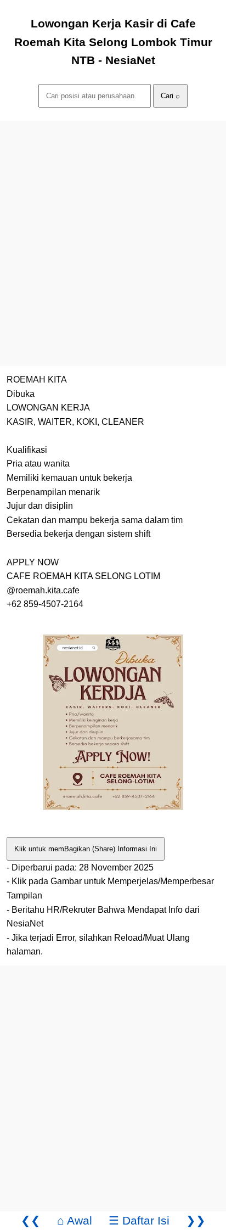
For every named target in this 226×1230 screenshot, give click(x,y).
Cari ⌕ (170, 96)
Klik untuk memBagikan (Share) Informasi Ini (85, 849)
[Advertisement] (113, 234)
